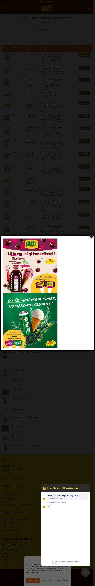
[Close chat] (85, 572)
